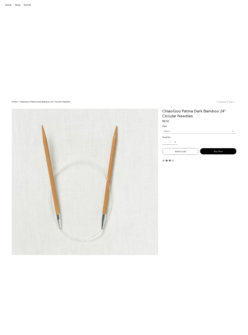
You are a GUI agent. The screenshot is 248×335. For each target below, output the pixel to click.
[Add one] (175, 142)
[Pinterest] (169, 160)
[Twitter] (173, 160)
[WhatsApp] (163, 160)
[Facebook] (166, 160)
